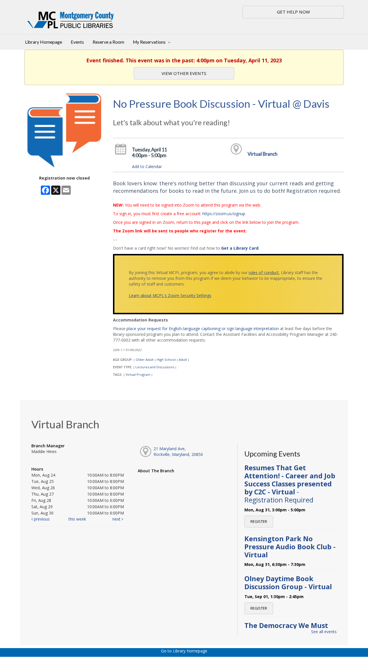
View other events (184, 73)
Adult (183, 359)
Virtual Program (138, 374)
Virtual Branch (262, 154)
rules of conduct (264, 272)
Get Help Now (293, 12)
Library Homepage (43, 42)
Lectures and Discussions (154, 367)
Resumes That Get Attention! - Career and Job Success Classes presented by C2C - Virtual (289, 484)
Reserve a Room (108, 42)
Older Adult (145, 359)
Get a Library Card (239, 248)
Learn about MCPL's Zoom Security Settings (170, 295)
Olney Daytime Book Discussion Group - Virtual (288, 582)
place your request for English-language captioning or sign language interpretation (202, 328)
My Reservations (149, 42)
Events (77, 42)
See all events (324, 631)
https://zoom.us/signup (223, 213)
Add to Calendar (147, 166)
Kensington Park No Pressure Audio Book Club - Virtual (290, 546)
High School (166, 359)
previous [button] (41, 519)
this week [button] (77, 519)
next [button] (117, 519)
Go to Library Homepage (184, 651)
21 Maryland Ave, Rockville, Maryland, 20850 (178, 451)
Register (258, 521)
